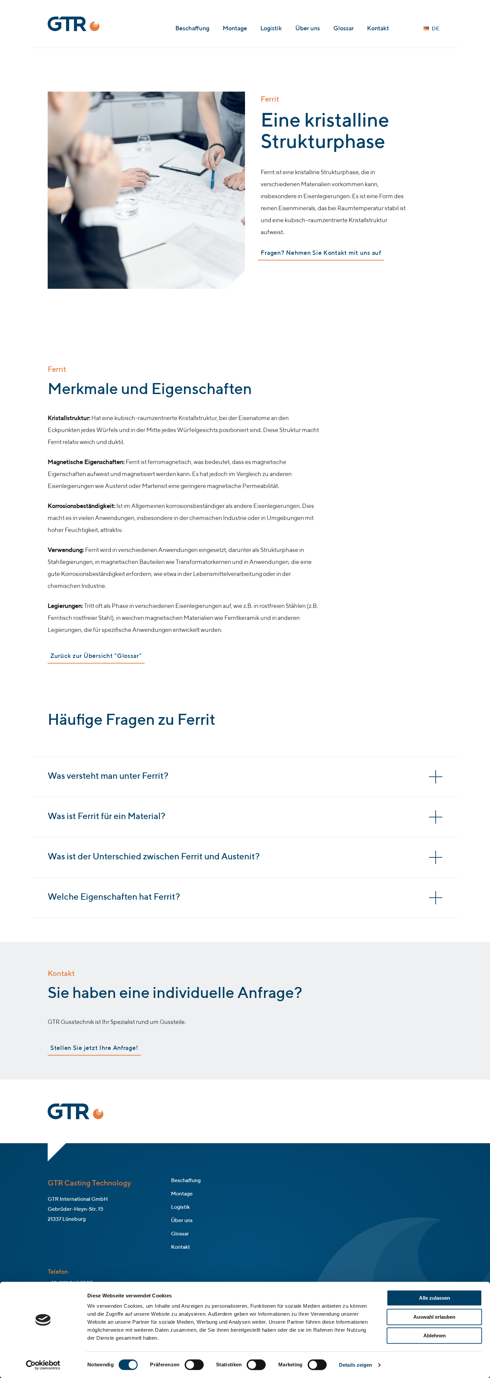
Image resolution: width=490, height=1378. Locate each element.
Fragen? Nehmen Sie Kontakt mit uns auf (321, 253)
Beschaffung (192, 29)
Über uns (307, 29)
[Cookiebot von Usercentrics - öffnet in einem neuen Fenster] (43, 1365)
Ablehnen (434, 1335)
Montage (235, 29)
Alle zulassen (434, 1298)
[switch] (194, 1364)
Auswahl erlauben (434, 1317)
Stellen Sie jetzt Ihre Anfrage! (94, 1048)
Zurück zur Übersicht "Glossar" (96, 656)
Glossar (343, 29)
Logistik (271, 29)
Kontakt (378, 29)
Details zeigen (355, 1365)
